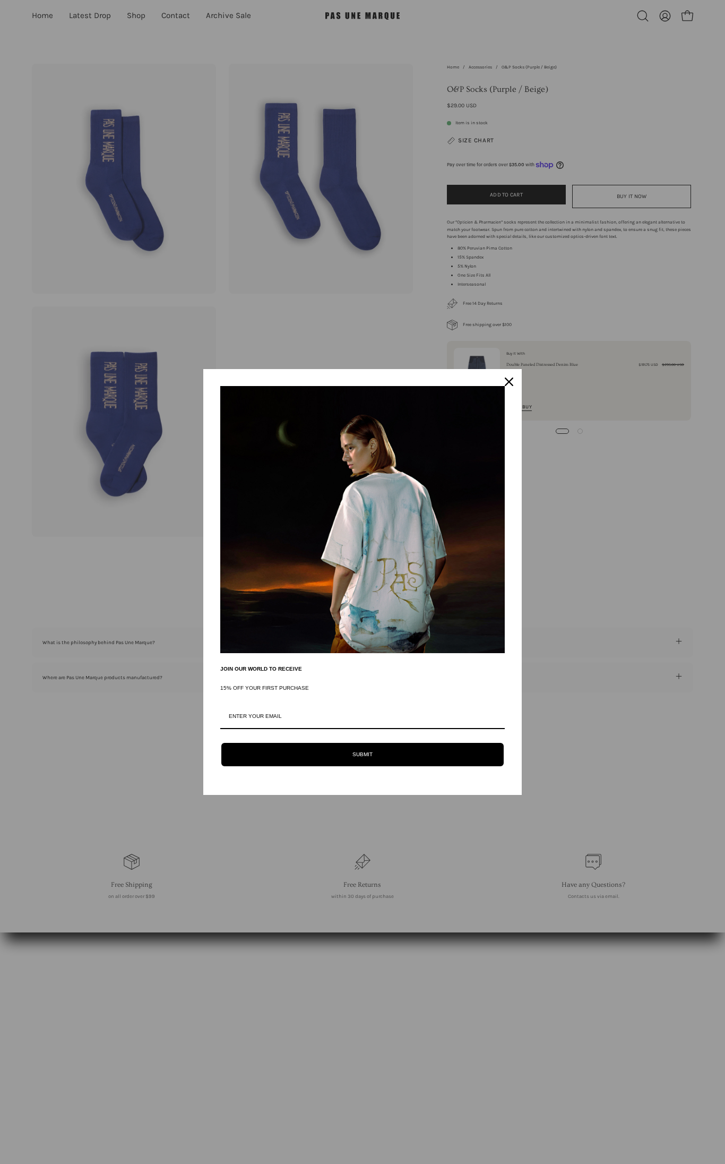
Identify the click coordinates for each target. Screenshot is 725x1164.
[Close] (509, 382)
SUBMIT (362, 754)
